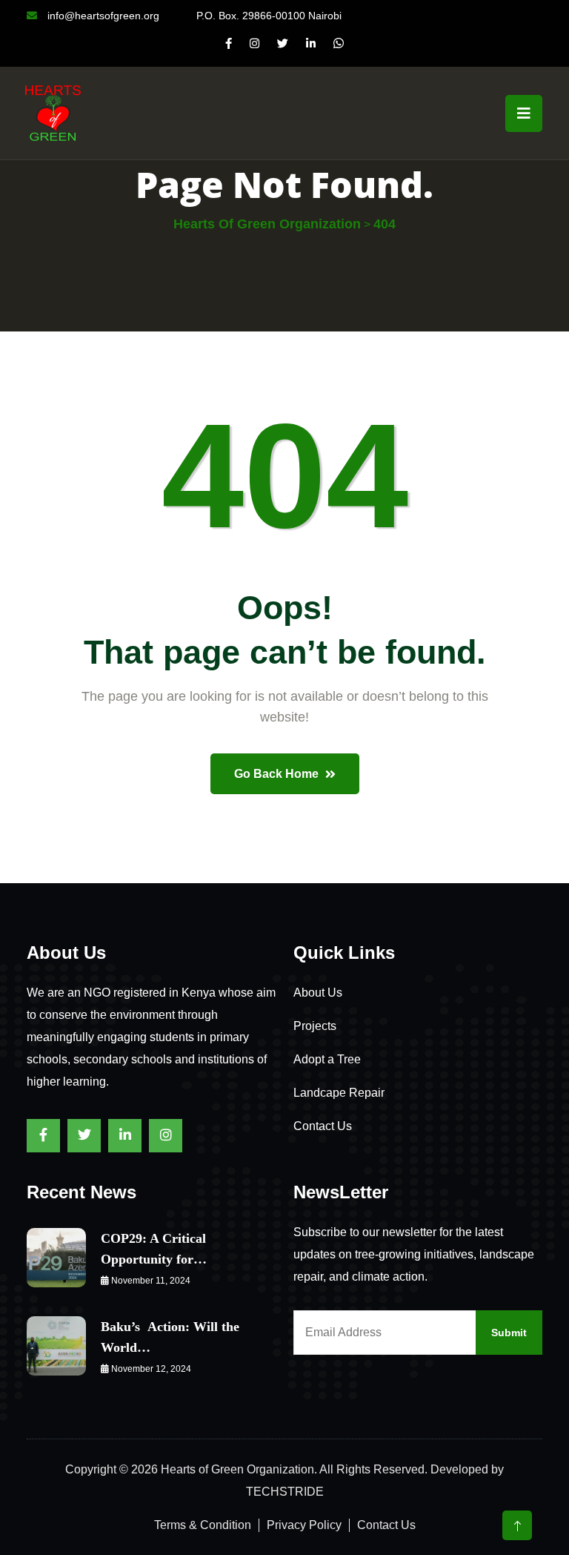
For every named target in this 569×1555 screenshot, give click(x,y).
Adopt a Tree (327, 1059)
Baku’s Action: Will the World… (170, 1337)
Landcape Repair (339, 1092)
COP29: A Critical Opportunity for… (154, 1249)
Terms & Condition (202, 1525)
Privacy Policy (304, 1525)
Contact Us (322, 1126)
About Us (317, 992)
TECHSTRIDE (285, 1491)
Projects (314, 1026)
